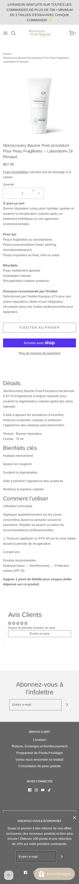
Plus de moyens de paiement (39, 353)
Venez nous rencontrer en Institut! (39, 759)
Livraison (39, 739)
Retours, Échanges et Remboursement (39, 746)
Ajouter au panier (39, 327)
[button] (39, 106)
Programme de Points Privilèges (39, 753)
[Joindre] (67, 704)
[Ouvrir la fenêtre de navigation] (5, 33)
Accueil (7, 53)
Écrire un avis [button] (39, 633)
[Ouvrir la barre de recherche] (15, 33)
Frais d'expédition (16, 172)
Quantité (8, 184)
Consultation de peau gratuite (39, 766)
